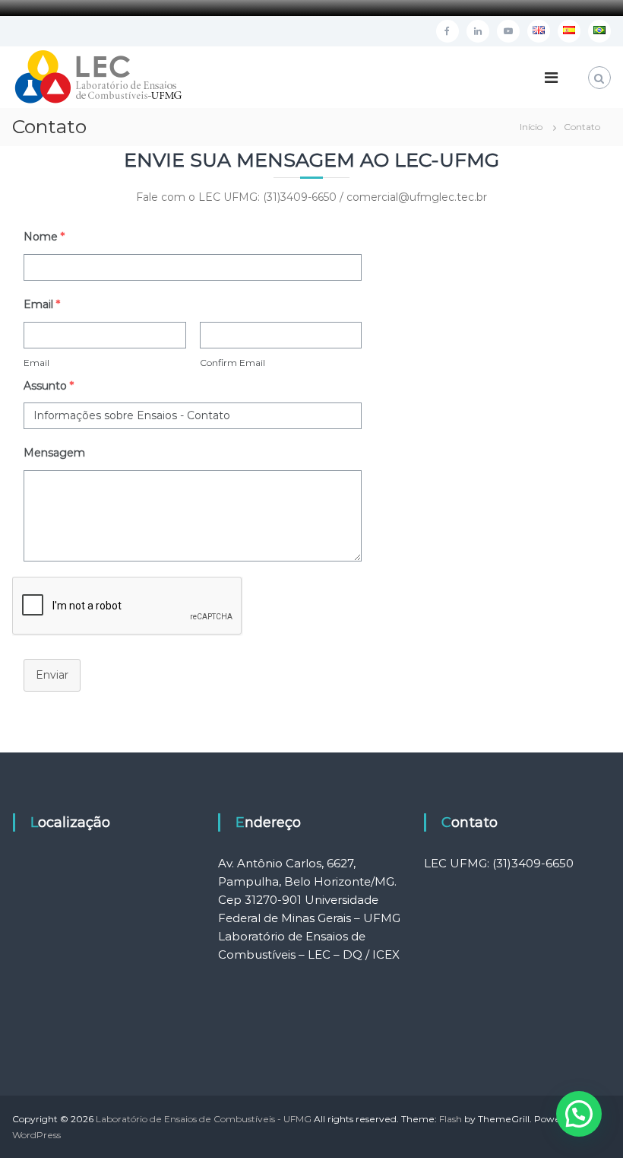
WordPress (36, 1135)
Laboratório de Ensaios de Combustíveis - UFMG (204, 1119)
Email (36, 362)
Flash (450, 1119)
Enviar (52, 675)
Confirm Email (232, 362)
